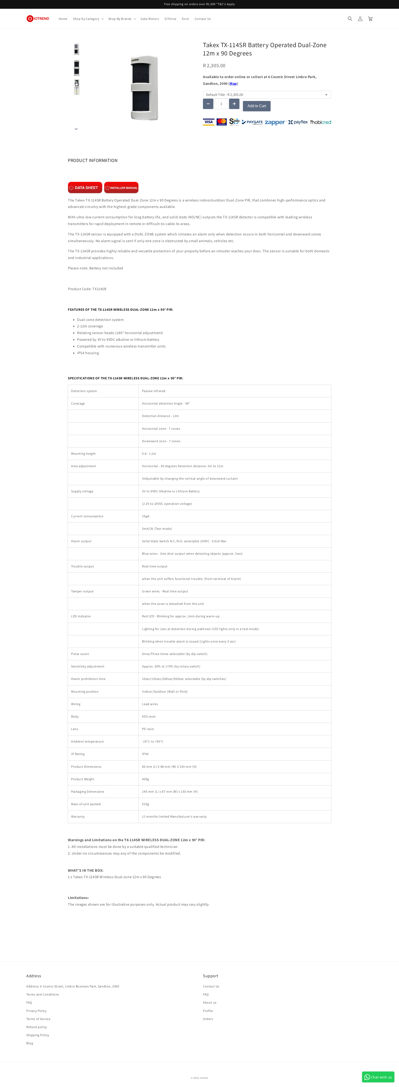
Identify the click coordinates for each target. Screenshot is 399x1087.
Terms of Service (38, 1019)
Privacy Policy (36, 1011)
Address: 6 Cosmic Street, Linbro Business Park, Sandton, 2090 (72, 986)
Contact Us (211, 986)
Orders (208, 1019)
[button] (88, 19)
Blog (29, 1043)
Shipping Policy (37, 1035)
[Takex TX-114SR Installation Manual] (121, 187)
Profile (208, 1011)
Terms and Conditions (42, 994)
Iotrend (204, 1077)
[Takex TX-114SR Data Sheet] (85, 187)
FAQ (29, 1002)
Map (233, 83)
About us (210, 1002)
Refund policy (36, 1027)
